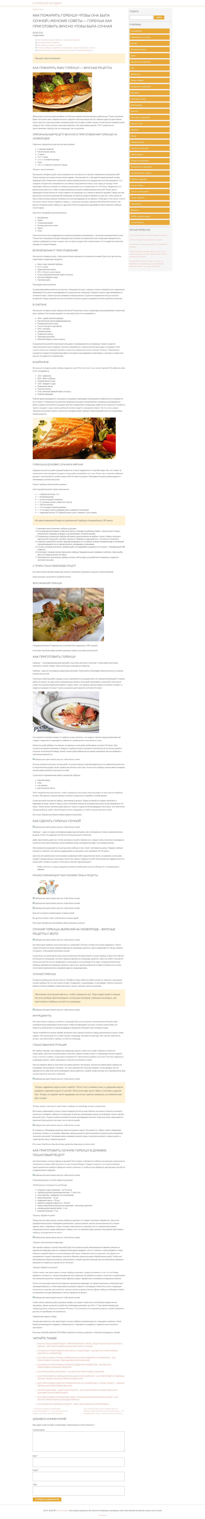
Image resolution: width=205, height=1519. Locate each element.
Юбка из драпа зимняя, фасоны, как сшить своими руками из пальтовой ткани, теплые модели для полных (148, 254)
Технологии (136, 204)
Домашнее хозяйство (140, 62)
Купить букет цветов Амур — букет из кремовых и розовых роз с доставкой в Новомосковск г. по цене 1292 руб (147, 264)
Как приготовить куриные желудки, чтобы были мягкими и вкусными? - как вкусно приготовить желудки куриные (77, 1398)
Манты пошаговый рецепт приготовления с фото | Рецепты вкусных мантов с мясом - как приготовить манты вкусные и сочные (79, 1345)
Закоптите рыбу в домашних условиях (146, 239)
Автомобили (136, 31)
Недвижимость (137, 142)
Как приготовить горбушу (48, 42)
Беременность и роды (140, 37)
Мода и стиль (137, 123)
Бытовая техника (138, 49)
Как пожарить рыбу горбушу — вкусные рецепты (58, 40)
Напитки (134, 129)
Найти (159, 17)
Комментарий (38, 1430)
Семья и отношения (139, 191)
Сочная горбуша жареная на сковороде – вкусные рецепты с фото (66, 47)
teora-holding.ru (62, 1510)
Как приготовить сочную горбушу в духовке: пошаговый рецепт (64, 50)
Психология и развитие (141, 167)
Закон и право (137, 80)
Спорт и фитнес (138, 197)
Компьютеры (136, 105)
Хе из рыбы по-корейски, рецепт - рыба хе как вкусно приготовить (73, 1404)
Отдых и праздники (140, 160)
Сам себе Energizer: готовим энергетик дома (148, 235)
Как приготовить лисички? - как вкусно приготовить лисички (70, 1371)
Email (35, 1470)
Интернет (135, 92)
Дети (133, 55)
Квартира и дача (138, 99)
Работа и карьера (138, 179)
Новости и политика (139, 148)
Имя (35, 1456)
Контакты (102, 1515)
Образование (137, 154)
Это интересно (137, 222)
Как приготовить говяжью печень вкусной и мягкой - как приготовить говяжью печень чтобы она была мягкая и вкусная (80, 1377)
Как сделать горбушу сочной (49, 45)
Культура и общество (140, 117)
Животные (135, 74)
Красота (134, 111)
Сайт (35, 1484)
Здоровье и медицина (141, 86)
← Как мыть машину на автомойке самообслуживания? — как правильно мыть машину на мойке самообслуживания (50, 1410)
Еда (132, 68)
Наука (133, 136)
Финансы (135, 210)
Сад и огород (137, 185)
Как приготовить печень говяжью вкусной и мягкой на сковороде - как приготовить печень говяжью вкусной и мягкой (76, 1359)
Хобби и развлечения (140, 216)
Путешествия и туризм (141, 173)
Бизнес (134, 43)
